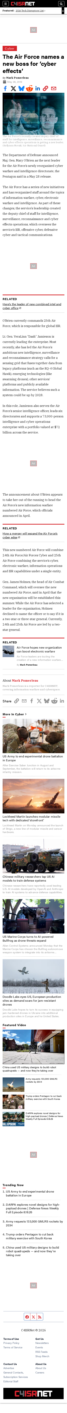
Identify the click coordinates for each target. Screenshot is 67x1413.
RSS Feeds (41, 1352)
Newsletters (42, 1343)
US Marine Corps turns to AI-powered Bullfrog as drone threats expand (28, 938)
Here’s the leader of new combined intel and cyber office (32, 306)
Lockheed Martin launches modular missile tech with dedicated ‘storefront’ (31, 818)
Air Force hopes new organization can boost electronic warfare (39, 649)
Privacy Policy (11, 1343)
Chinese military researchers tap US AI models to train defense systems (29, 878)
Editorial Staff (10, 1381)
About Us (40, 1368)
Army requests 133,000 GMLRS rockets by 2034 (41, 1080)
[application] (33, 1047)
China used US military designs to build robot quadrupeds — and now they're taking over (29, 1068)
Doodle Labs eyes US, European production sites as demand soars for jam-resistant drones (32, 1000)
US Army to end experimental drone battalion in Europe (33, 758)
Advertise (8, 1368)
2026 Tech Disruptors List (30, 10)
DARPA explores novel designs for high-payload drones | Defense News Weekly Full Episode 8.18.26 (44, 1115)
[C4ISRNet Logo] (23, 4)
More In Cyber (13, 714)
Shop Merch (42, 1356)
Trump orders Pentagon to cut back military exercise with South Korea (44, 1097)
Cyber (10, 48)
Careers (39, 1372)
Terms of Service (12, 1347)
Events (39, 1347)
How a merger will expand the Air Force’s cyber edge (30, 535)
